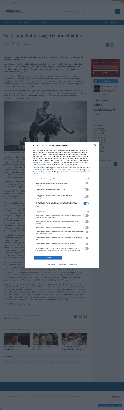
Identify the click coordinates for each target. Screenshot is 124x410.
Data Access (62, 264)
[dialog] (62, 205)
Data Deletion (51, 264)
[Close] (95, 145)
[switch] (86, 183)
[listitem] (62, 179)
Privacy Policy (73, 264)
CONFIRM (48, 258)
